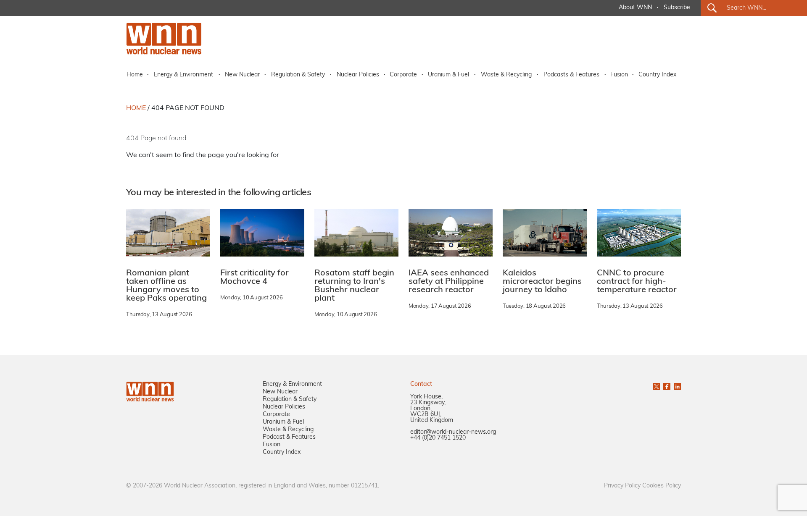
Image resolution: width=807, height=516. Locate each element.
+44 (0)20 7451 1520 (438, 438)
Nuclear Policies (358, 75)
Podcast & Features (289, 437)
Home (135, 75)
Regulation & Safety (298, 75)
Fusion (619, 75)
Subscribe (677, 8)
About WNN (635, 8)
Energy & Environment (183, 75)
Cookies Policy (661, 486)
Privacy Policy (622, 486)
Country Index (657, 75)
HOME (136, 108)
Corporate (403, 75)
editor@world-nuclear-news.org (453, 432)
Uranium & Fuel (448, 75)
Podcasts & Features (571, 75)
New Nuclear (242, 75)
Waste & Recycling (506, 75)
